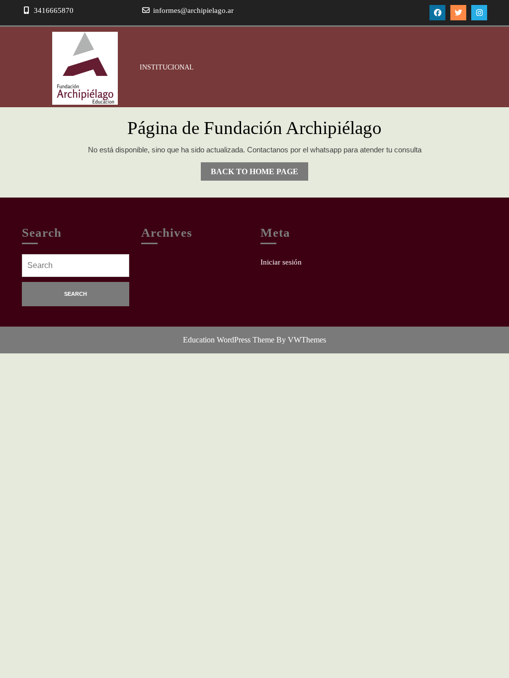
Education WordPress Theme (228, 340)
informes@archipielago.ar (193, 10)
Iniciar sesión (281, 262)
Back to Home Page (259, 174)
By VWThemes (301, 340)
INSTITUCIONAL (167, 67)
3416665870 (54, 10)
